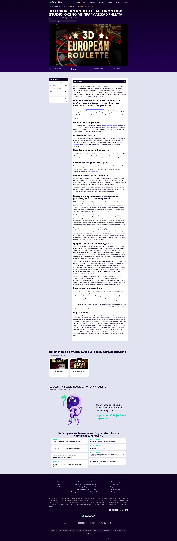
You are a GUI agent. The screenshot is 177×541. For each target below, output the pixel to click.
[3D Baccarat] (59, 367)
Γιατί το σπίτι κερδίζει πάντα (86, 482)
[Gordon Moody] (82, 523)
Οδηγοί (118, 2)
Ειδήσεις (125, 2)
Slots (59, 489)
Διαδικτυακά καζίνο (81, 2)
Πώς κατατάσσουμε (115, 489)
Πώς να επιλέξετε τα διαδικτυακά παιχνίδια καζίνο (86, 484)
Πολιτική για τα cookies (89, 539)
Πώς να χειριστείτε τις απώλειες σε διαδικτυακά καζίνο (86, 492)
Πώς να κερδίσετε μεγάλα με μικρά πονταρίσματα (86, 487)
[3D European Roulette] (79, 367)
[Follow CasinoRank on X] (116, 510)
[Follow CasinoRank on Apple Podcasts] (126, 510)
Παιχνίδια (92, 2)
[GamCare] (103, 523)
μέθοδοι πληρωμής (92, 171)
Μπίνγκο (59, 482)
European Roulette (111, 86)
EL (50, 510)
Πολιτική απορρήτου (115, 492)
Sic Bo (58, 487)
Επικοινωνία (115, 484)
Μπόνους (101, 2)
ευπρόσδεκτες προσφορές (110, 125)
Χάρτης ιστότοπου (112, 539)
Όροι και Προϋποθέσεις (66, 539)
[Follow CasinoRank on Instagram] (113, 510)
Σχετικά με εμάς (115, 482)
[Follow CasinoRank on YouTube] (119, 510)
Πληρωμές (109, 2)
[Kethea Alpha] (92, 523)
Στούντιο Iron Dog (102, 202)
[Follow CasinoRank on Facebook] (109, 510)
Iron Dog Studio (63, 82)
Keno (59, 484)
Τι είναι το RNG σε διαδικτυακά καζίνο (86, 489)
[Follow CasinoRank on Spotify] (123, 510)
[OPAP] (72, 523)
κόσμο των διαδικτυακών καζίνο (95, 109)
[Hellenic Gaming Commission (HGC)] (65, 523)
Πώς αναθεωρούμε (115, 487)
